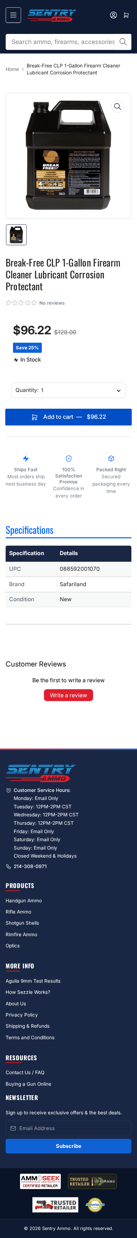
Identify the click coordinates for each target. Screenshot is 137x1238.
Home (12, 69)
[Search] (123, 42)
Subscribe (68, 1146)
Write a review (68, 695)
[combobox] (69, 42)
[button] (22, 303)
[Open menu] (13, 15)
